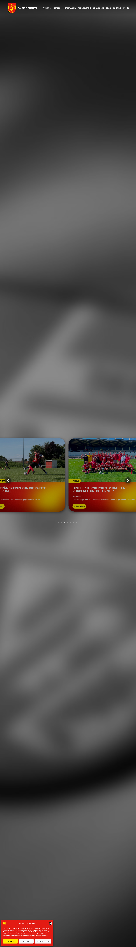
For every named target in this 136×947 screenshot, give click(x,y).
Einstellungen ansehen (43, 941)
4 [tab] (67, 523)
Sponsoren (98, 8)
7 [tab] (76, 523)
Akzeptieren (10, 941)
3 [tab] (65, 523)
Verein (46, 8)
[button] (50, 923)
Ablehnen (26, 941)
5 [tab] (70, 523)
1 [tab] (59, 523)
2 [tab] (62, 523)
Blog (108, 8)
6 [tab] (73, 523)
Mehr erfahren (39, 505)
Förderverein (84, 8)
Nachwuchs (70, 8)
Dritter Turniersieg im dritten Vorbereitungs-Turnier (59, 489)
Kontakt (117, 8)
